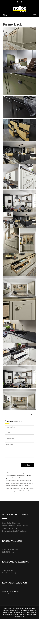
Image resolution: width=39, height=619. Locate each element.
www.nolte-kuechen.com (10, 594)
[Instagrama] (22, 2)
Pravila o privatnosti (29, 610)
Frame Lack (7, 415)
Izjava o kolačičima (16, 610)
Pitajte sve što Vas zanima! (10, 591)
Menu (5, 15)
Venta (34, 415)
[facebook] (18, 2)
